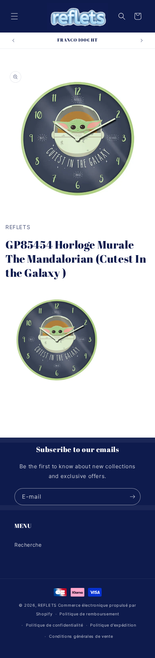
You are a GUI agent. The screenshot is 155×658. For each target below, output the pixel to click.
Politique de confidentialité (54, 625)
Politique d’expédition (113, 625)
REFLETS (47, 605)
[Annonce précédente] (13, 40)
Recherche (27, 545)
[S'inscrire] (132, 496)
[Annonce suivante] (142, 40)
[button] (14, 16)
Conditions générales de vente (81, 636)
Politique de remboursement (89, 613)
